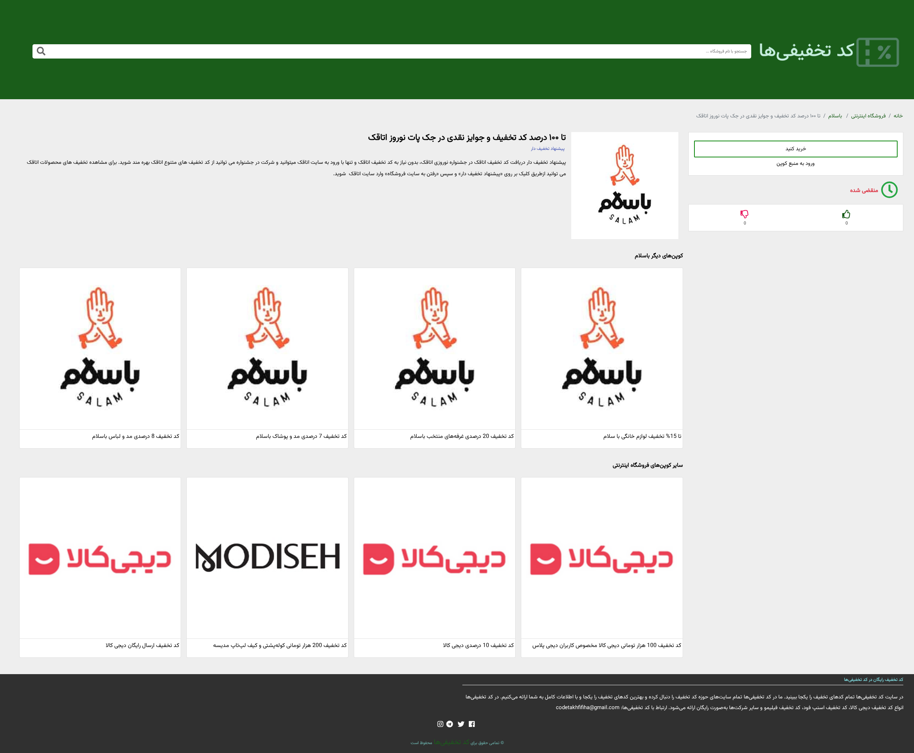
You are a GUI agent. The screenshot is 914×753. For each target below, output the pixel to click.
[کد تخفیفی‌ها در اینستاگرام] (440, 724)
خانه (898, 116)
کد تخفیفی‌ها (450, 742)
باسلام (835, 116)
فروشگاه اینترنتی (868, 116)
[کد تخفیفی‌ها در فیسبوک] (472, 724)
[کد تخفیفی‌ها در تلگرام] (449, 724)
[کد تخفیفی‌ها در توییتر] (461, 724)
